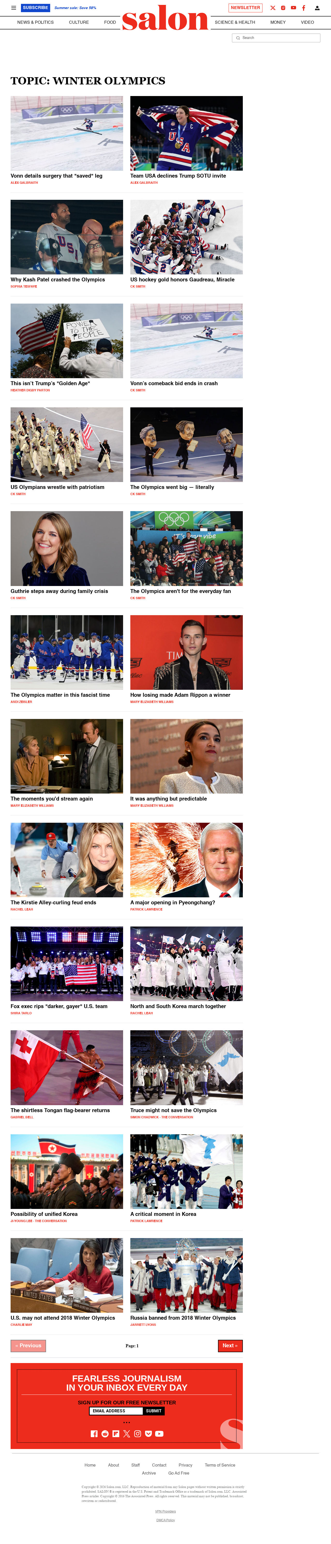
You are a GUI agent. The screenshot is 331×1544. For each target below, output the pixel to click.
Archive (149, 1473)
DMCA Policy (165, 1520)
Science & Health (235, 23)
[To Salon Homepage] (165, 17)
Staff (135, 1465)
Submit (154, 1410)
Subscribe (35, 8)
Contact (159, 1465)
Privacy (185, 1465)
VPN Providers (165, 1511)
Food (110, 23)
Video (307, 23)
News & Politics (35, 23)
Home (90, 1465)
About (113, 1465)
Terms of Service (220, 1465)
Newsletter (245, 8)
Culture (79, 23)
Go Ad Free (178, 1473)
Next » (230, 1346)
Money (278, 23)
